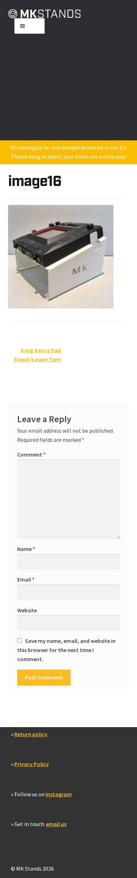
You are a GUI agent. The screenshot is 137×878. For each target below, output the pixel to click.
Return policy (30, 734)
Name (26, 548)
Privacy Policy (31, 763)
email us (56, 823)
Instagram (59, 794)
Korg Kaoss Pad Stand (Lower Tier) (37, 354)
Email (25, 579)
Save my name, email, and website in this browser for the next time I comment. (66, 650)
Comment (31, 454)
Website (27, 610)
